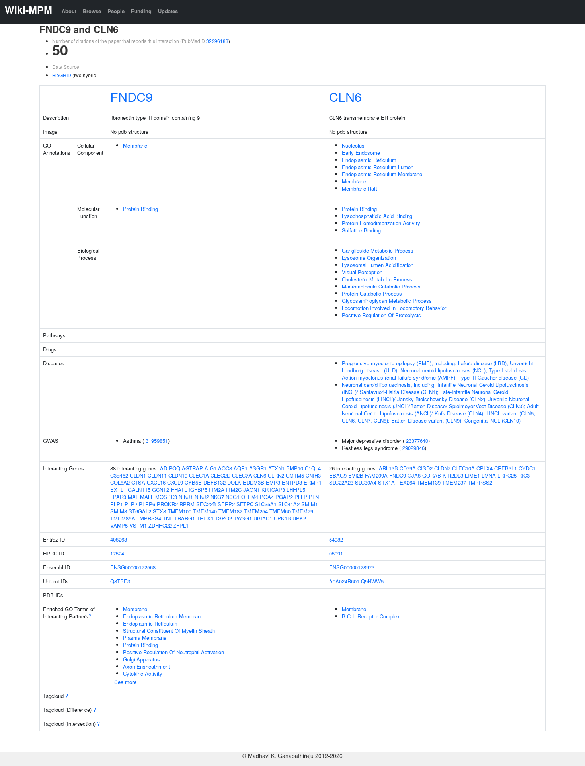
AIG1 (210, 468)
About (69, 11)
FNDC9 (131, 96)
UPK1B (282, 518)
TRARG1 (184, 518)
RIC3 (524, 475)
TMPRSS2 (480, 482)
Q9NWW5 (372, 581)
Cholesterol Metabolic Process (377, 279)
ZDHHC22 (160, 525)
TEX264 (405, 482)
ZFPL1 (181, 525)
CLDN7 (442, 468)
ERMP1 (313, 482)
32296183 (217, 40)
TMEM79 (302, 511)
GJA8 (414, 475)
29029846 (413, 448)
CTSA (138, 482)
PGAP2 (284, 497)
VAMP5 (119, 525)
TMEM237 (454, 482)
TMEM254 (256, 511)
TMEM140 (205, 511)
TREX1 (205, 518)
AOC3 (225, 468)
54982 (336, 539)
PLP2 (131, 504)
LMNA (489, 475)
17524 (117, 553)
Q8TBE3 (120, 581)
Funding (141, 11)
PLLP (300, 497)
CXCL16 (156, 482)
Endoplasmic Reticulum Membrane (382, 174)
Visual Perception (362, 272)
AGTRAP (192, 468)
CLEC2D (220, 475)
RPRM (187, 504)
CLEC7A (242, 475)
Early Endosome (361, 152)
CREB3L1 (505, 468)
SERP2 (226, 504)
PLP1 (116, 504)
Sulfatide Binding (361, 230)
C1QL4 (313, 468)
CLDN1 (138, 475)
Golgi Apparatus (141, 659)
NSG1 (233, 497)
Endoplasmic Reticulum (369, 160)
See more (125, 682)
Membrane (135, 145)
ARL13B (388, 468)
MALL (147, 497)
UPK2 (299, 518)
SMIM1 (309, 504)
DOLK (234, 482)
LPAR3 (118, 497)
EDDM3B (253, 482)
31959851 (157, 440)
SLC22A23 (341, 482)
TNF (168, 518)
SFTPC (245, 504)
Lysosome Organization (369, 257)
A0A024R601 (344, 581)
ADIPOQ (170, 468)
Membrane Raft (359, 188)
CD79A (408, 468)
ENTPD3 (292, 482)
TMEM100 (179, 511)
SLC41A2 (289, 504)
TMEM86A (122, 518)
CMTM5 (295, 475)
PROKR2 (167, 504)
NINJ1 (186, 497)
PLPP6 (147, 504)
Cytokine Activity (142, 673)
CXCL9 (175, 482)
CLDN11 (157, 475)
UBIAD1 (263, 518)
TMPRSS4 (148, 518)
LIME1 (472, 475)
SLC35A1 (266, 504)
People (116, 11)
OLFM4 (249, 497)
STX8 (159, 511)
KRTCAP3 (273, 489)
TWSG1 (243, 518)
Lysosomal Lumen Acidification (377, 265)
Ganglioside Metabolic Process (377, 250)
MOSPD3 (166, 497)
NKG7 (217, 497)
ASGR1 (258, 468)
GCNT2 (160, 489)
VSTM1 (138, 525)
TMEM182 (230, 511)
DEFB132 (214, 482)
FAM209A (376, 475)
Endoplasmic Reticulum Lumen (377, 167)
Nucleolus (353, 145)
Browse (92, 11)
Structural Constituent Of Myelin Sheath (169, 630)
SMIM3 (118, 511)
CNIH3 (313, 475)
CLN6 (345, 96)
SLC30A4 (365, 482)
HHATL (179, 489)
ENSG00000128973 (351, 567)
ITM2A (216, 489)
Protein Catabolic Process (372, 293)
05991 (336, 553)
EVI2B (355, 475)
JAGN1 (251, 489)
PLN (314, 497)
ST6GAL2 (140, 511)
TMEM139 (429, 482)
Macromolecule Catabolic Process (381, 286)
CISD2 (425, 468)
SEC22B (206, 504)
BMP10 (294, 468)
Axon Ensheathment (146, 666)
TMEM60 (280, 511)
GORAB (431, 475)
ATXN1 (276, 468)
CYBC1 (527, 468)
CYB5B (193, 482)
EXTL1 (118, 489)
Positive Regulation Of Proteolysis (381, 315)
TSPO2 (223, 518)
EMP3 (273, 482)
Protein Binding (140, 208)
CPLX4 (484, 468)
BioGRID (61, 75)
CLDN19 (177, 475)
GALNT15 (139, 489)
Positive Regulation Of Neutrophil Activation (173, 652)
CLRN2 (276, 475)
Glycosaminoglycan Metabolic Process (387, 300)
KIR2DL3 (453, 475)
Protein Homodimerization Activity (381, 223)
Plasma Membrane (144, 637)
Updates (168, 11)
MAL (133, 497)
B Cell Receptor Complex (371, 616)
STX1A (386, 482)
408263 (118, 539)
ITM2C (234, 489)
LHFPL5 (296, 489)
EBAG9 (338, 475)
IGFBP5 (198, 489)
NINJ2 (202, 497)
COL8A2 (120, 482)
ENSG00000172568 (133, 567)
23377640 (417, 440)
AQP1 (241, 468)
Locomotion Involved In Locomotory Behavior (394, 308)
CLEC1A (199, 475)
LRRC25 (507, 475)
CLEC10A (463, 468)
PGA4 (267, 497)
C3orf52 (119, 475)
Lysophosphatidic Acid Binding (377, 216)
